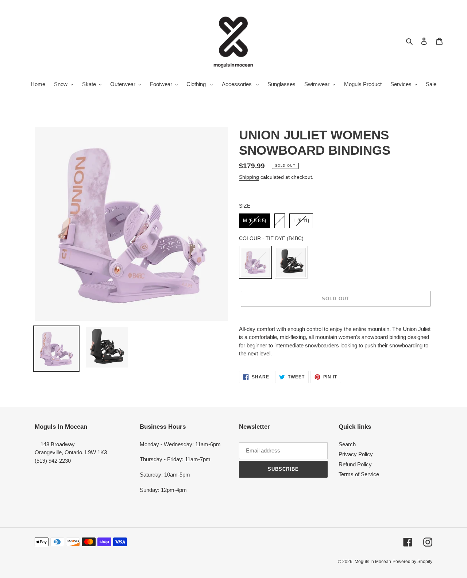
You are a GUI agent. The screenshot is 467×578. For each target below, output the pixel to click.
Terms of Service (359, 474)
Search (347, 444)
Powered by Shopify (412, 561)
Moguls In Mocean (373, 561)
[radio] (254, 220)
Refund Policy (355, 464)
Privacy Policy (356, 454)
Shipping (249, 177)
